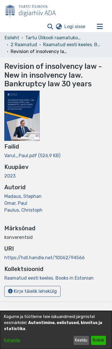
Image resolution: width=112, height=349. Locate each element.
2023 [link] (10, 176)
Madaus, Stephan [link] (23, 196)
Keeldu (81, 340)
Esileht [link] (12, 37)
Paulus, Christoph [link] (23, 210)
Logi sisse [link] (75, 26)
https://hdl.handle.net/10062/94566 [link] (44, 257)
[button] (50, 26)
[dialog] (56, 330)
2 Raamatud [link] (24, 44)
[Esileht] (33, 9)
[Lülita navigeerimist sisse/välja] (100, 26)
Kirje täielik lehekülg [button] (35, 291)
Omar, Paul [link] (15, 203)
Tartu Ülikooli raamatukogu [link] (54, 37)
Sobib (98, 340)
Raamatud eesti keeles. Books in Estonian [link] (72, 44)
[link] (32, 155)
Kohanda (12, 340)
